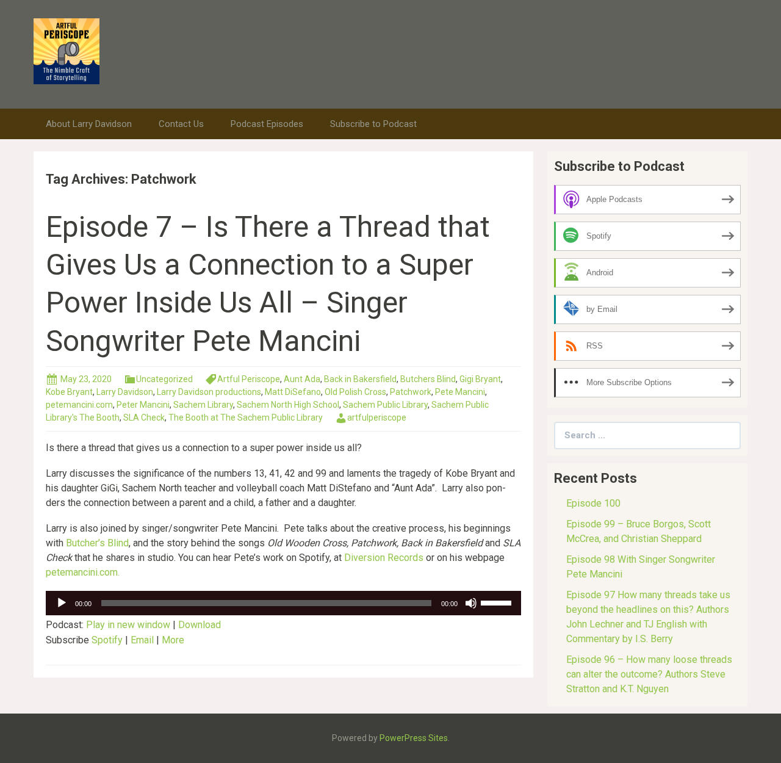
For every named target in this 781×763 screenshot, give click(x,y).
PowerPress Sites (414, 738)
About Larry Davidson (89, 123)
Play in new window (128, 625)
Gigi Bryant (480, 379)
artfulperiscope (376, 417)
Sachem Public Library (385, 405)
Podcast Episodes (267, 123)
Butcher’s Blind (97, 543)
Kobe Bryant (69, 392)
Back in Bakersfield (360, 379)
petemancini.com (79, 405)
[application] (283, 603)
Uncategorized (164, 379)
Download (199, 625)
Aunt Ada (302, 379)
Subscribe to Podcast (373, 123)
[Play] (62, 603)
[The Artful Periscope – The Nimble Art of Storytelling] (66, 50)
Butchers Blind (428, 379)
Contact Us (181, 123)
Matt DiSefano (293, 392)
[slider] (498, 602)
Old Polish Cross (355, 392)
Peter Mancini (143, 405)
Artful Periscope (248, 379)
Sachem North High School (288, 405)
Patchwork (410, 392)
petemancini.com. (83, 572)
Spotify (107, 640)
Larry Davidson (124, 392)
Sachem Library (203, 405)
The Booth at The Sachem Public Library (245, 417)
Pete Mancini (460, 392)
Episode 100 (593, 503)
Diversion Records (383, 557)
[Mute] (471, 603)
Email (142, 640)
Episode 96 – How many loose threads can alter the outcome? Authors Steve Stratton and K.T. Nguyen (649, 674)
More (173, 640)
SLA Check (144, 417)
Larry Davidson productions (209, 392)
